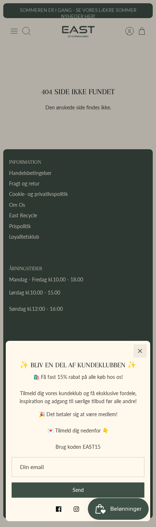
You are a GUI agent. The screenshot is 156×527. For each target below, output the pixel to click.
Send (78, 490)
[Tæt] (140, 350)
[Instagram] (76, 509)
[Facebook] (59, 509)
